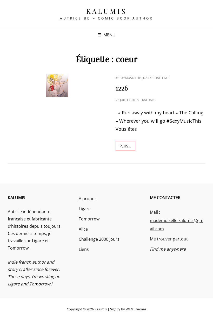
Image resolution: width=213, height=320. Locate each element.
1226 (122, 87)
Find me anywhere (168, 249)
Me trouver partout (169, 239)
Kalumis (106, 11)
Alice (83, 229)
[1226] (57, 85)
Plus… (127, 145)
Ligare (85, 209)
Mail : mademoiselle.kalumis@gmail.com (176, 220)
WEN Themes (136, 309)
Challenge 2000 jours (99, 239)
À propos (88, 198)
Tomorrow (89, 219)
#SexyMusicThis (129, 78)
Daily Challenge (156, 78)
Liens (84, 249)
